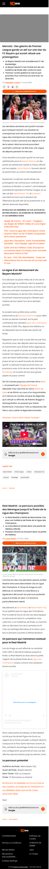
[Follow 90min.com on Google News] (43, 454)
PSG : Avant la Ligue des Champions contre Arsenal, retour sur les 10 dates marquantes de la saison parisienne (25, 233)
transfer (29, 472)
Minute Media (8, 849)
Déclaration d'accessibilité (8, 855)
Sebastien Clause (12, 82)
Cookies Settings (9, 860)
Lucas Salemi (10, 538)
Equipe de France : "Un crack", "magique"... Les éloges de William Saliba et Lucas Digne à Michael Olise (25, 224)
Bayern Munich (29, 161)
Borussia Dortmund (27, 315)
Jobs (31, 849)
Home (4, 488)
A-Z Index (33, 853)
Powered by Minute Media (20, 867)
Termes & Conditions (11, 842)
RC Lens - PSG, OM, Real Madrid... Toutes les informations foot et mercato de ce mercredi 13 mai (25, 260)
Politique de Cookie (34, 837)
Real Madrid (22, 607)
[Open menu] (3, 3)
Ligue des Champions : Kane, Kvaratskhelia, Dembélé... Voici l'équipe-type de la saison (25, 242)
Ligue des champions (37, 322)
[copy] (17, 87)
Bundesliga (7, 372)
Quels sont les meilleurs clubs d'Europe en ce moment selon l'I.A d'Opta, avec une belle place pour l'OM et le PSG (25, 250)
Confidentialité (9, 835)
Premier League (19, 472)
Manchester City (21, 193)
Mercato (12, 488)
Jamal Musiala (24, 168)
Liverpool (36, 193)
